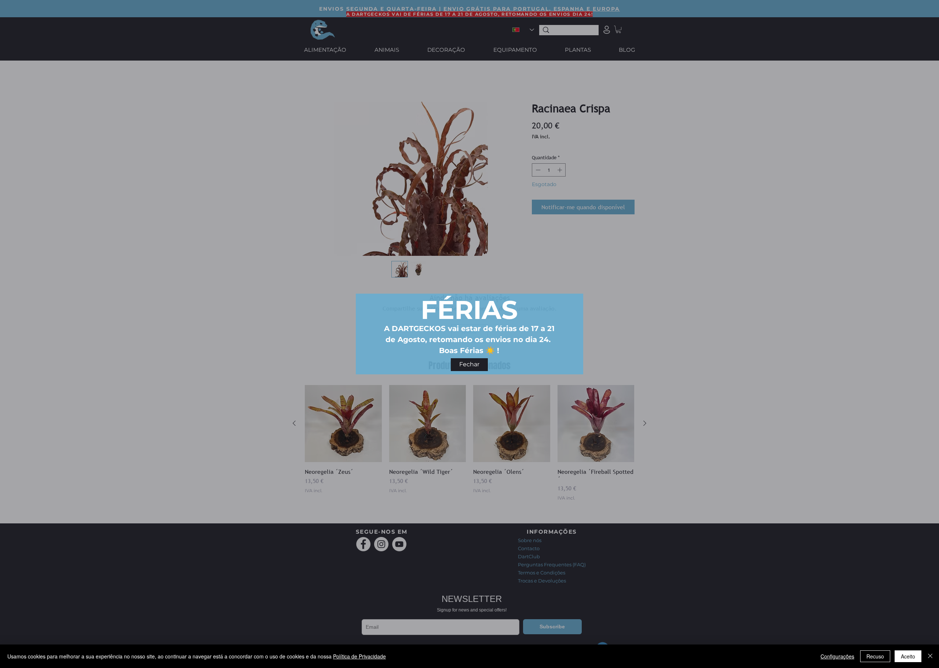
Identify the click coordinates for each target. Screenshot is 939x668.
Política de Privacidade (359, 656)
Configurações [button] (837, 656)
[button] (469, 364)
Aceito (908, 656)
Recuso (875, 656)
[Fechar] (930, 656)
